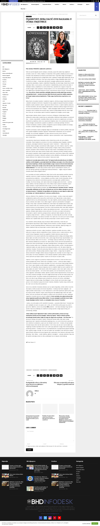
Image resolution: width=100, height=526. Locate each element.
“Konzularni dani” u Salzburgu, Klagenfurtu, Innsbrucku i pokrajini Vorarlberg (87, 112)
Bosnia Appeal (35, 4)
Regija (4, 116)
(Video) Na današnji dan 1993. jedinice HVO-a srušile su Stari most (87, 126)
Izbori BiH (5, 92)
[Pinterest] (54, 517)
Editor (28, 24)
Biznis (64, 4)
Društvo (57, 4)
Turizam (5, 126)
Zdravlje (5, 135)
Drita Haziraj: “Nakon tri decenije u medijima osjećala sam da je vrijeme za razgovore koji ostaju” (41, 479)
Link (4, 101)
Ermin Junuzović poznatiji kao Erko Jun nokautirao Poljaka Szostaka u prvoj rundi (32, 417)
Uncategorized (6, 128)
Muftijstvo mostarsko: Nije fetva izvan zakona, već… (34, 1)
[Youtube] (59, 517)
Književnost (5, 94)
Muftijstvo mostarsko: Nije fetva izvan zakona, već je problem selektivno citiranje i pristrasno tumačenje (16, 484)
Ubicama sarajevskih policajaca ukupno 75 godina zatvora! (64, 383)
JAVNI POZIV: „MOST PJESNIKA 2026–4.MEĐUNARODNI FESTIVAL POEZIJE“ (87, 91)
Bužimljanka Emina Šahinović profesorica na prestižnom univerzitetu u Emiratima (85, 119)
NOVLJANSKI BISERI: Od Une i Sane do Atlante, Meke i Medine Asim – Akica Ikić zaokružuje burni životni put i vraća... (41, 468)
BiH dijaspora (24, 4)
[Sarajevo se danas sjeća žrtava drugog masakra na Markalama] (5, 467)
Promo (4, 113)
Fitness (4, 84)
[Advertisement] (50, 355)
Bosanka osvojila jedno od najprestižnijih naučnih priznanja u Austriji (41, 488)
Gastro (4, 86)
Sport (87, 4)
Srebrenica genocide (8, 122)
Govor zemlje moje (7, 88)
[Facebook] (40, 517)
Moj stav (23, 8)
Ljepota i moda (6, 103)
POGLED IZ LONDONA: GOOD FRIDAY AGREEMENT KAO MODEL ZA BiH (86, 138)
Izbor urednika (6, 90)
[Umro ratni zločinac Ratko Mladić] (5, 476)
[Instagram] (50, 517)
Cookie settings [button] (86, 523)
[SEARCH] (95, 15)
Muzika (4, 107)
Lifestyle (79, 4)
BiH (3, 66)
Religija (4, 118)
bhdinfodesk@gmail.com (53, 513)
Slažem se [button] (94, 523)
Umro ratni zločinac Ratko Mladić (87, 79)
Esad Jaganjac (82, 136)
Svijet (4, 124)
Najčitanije (5, 109)
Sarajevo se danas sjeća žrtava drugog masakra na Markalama (16, 467)
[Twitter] (45, 517)
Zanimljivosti (6, 133)
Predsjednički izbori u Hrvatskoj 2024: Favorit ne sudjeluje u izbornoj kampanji (36, 384)
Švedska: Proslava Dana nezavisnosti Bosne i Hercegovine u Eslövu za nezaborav (48, 417)
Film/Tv (4, 81)
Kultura (72, 4)
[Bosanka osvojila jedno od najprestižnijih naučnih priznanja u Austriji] (30, 488)
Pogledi (4, 111)
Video (4, 131)
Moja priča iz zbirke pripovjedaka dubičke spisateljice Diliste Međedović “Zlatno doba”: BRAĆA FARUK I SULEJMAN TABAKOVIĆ (66, 419)
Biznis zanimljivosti (7, 73)
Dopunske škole (47, 4)
